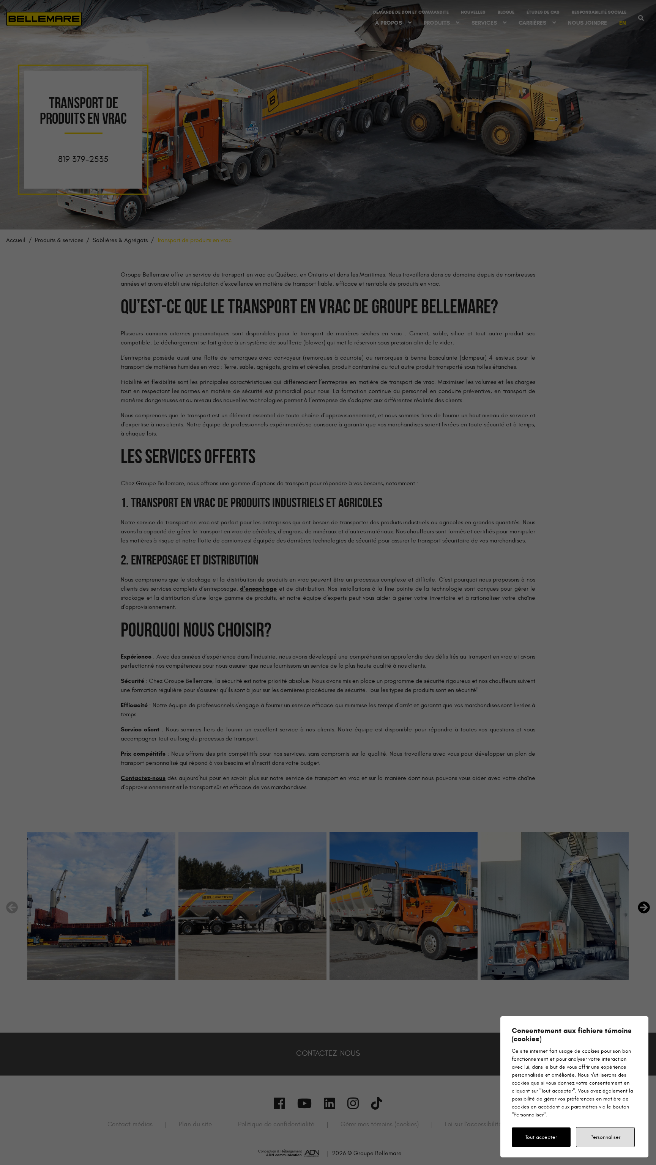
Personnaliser (605, 1137)
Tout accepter (541, 1137)
